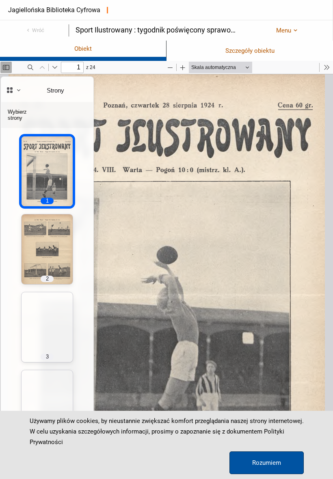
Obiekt (83, 48)
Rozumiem (266, 462)
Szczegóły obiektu (250, 50)
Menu (283, 30)
